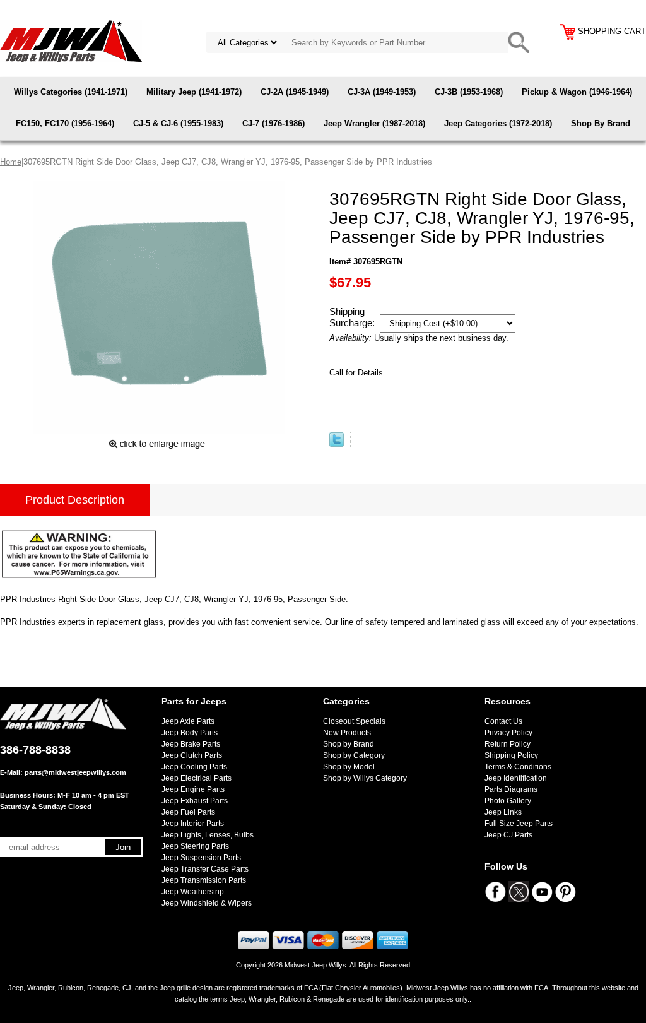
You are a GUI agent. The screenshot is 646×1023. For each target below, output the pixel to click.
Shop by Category (354, 755)
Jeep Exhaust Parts (195, 800)
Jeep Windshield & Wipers (207, 903)
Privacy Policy (508, 732)
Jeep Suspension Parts (201, 857)
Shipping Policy (511, 755)
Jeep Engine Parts (193, 789)
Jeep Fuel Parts (188, 812)
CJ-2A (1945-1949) (295, 92)
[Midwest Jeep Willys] (71, 40)
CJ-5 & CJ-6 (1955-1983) (178, 123)
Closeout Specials (354, 721)
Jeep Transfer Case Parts (205, 869)
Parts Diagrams (510, 789)
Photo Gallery (507, 800)
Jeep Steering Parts (195, 846)
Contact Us (503, 721)
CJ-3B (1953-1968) (469, 92)
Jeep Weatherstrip (193, 891)
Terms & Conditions (517, 766)
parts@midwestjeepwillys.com (75, 772)
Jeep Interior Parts (193, 823)
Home (10, 162)
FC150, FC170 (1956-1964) (65, 123)
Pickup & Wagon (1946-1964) (577, 92)
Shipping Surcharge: (353, 317)
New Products (347, 732)
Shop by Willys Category (365, 778)
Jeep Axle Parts (188, 721)
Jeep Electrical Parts (197, 778)
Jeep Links (503, 812)
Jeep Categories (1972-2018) (498, 123)
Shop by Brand (348, 744)
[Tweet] (336, 444)
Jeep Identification (515, 778)
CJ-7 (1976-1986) (273, 123)
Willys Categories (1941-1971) (70, 92)
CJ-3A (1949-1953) (382, 92)
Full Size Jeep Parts (518, 823)
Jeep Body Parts (190, 732)
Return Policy (507, 744)
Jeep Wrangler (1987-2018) (374, 123)
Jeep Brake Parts (191, 744)
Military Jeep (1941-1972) (194, 92)
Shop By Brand (600, 123)
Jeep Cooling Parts (194, 766)
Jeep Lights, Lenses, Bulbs (208, 835)
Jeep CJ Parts (508, 835)
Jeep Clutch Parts (192, 755)
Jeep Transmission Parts (204, 880)
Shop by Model (349, 766)
